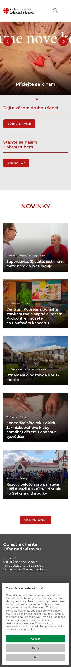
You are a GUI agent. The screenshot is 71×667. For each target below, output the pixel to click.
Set (35, 657)
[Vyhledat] (55, 10)
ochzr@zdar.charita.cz (30, 569)
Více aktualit (35, 520)
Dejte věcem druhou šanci (30, 107)
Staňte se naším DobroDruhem (20, 144)
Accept (35, 638)
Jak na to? (16, 163)
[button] (8, 41)
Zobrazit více (19, 123)
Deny (35, 648)
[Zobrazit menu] (65, 10)
